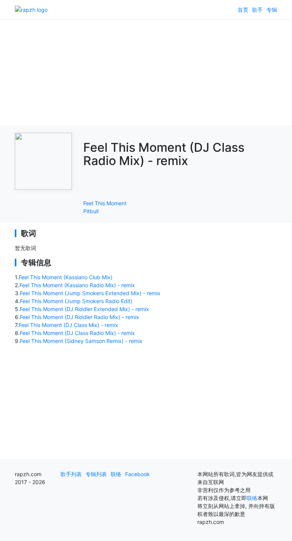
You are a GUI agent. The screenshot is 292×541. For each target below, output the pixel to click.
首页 (243, 9)
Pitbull (90, 211)
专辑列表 (96, 474)
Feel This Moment (105, 203)
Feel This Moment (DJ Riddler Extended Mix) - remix (84, 309)
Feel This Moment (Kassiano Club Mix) (66, 277)
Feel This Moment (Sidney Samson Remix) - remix (81, 341)
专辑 (272, 9)
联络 (116, 474)
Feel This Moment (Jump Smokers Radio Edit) (76, 301)
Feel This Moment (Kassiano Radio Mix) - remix (77, 285)
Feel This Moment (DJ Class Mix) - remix (68, 325)
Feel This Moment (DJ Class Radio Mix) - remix (77, 333)
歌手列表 (71, 474)
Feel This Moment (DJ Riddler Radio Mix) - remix (79, 317)
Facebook (137, 474)
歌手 (257, 9)
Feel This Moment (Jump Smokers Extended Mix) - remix (90, 293)
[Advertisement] (146, 72)
